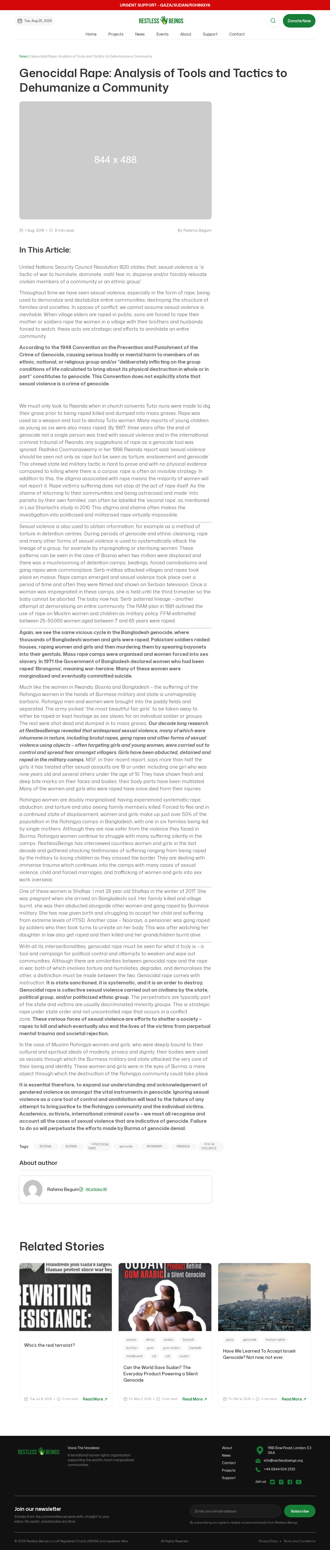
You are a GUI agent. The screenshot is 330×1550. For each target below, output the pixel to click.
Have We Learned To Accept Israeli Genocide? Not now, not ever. (259, 1354)
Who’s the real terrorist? (50, 1345)
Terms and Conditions (300, 1541)
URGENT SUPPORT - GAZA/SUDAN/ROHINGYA (165, 5)
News (140, 34)
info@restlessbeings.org (283, 1460)
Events (162, 34)
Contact (237, 34)
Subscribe (300, 1511)
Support (210, 34)
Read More (93, 1399)
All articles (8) (96, 1189)
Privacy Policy (268, 1541)
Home (91, 34)
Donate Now (299, 20)
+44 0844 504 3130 (279, 1469)
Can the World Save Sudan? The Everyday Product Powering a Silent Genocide (160, 1373)
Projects (115, 34)
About (185, 34)
